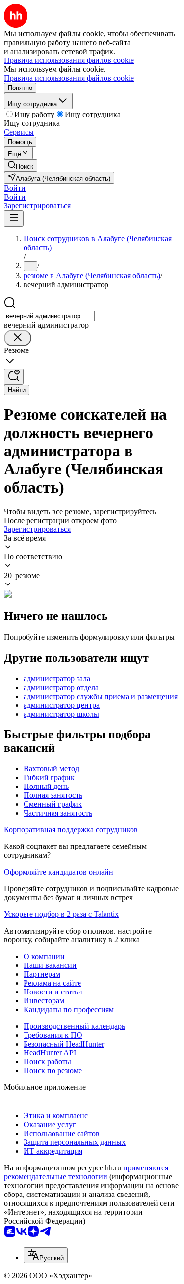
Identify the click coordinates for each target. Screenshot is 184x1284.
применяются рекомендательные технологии (86, 1172)
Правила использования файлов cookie (69, 78)
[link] (20, 165)
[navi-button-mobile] (14, 218)
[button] (15, 188)
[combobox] (49, 316)
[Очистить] (17, 338)
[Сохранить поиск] (14, 377)
